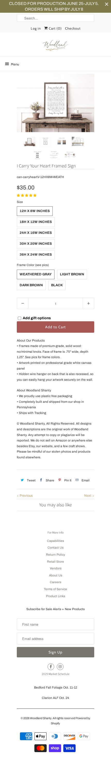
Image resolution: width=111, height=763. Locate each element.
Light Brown (72, 274)
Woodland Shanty (40, 718)
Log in (36, 28)
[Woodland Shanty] (55, 46)
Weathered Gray (36, 274)
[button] (27, 195)
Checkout (73, 28)
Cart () (55, 28)
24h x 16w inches (36, 233)
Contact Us (55, 547)
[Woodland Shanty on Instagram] (60, 666)
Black (57, 285)
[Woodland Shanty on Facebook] (50, 666)
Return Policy (55, 554)
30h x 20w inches (36, 244)
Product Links (55, 596)
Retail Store (55, 561)
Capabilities (55, 541)
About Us (55, 575)
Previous (26, 496)
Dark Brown (31, 285)
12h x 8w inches (35, 211)
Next (88, 496)
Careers (55, 582)
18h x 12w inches (36, 222)
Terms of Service (55, 589)
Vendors (55, 568)
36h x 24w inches (36, 254)
